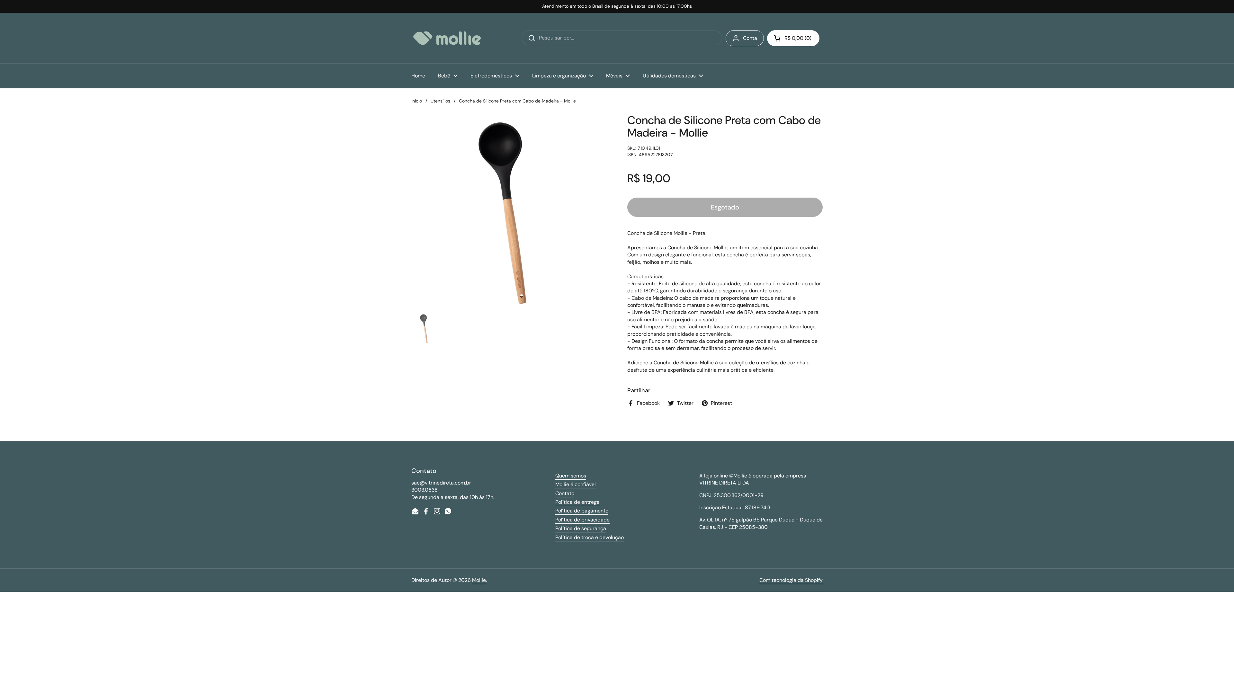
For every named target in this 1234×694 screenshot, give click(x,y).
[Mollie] (447, 38)
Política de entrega (577, 502)
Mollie (479, 580)
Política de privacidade (582, 519)
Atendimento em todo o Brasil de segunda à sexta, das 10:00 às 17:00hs (617, 6)
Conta (750, 38)
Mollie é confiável (575, 484)
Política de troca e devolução (589, 537)
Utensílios (440, 101)
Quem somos (570, 475)
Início (416, 101)
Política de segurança (580, 528)
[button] (793, 38)
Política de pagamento (581, 510)
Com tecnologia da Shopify (791, 580)
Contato (564, 493)
